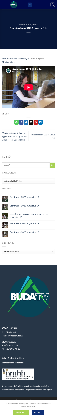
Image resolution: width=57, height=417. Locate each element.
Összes (35, 25)
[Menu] (30, 5)
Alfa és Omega (25, 25)
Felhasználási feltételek (13, 362)
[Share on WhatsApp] (16, 122)
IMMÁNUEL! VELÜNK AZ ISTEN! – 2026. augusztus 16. (29, 215)
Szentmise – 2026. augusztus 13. (24, 232)
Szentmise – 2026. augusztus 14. (24, 223)
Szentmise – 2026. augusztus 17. (24, 205)
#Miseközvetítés (9, 58)
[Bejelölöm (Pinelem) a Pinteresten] (36, 122)
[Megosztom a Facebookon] (21, 122)
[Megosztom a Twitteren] (26, 122)
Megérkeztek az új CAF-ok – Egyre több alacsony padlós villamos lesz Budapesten (15, 136)
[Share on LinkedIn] (40, 122)
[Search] (53, 5)
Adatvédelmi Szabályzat (13, 358)
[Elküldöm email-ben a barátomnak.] (31, 122)
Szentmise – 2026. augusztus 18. (24, 197)
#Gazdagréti (24, 58)
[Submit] (52, 165)
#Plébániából (8, 62)
